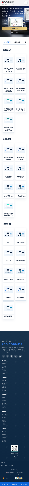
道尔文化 (4, 367)
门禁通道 (4, 384)
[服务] (18, 456)
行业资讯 (4, 418)
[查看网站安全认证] (18, 478)
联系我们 (4, 431)
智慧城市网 (4, 465)
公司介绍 (4, 364)
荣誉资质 (4, 370)
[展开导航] (26, 2)
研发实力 (4, 424)
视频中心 (4, 421)
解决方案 (4, 397)
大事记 (3, 373)
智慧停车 (4, 380)
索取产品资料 (14, 32)
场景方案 (4, 407)
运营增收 (4, 401)
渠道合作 (4, 434)
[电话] (11, 456)
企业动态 (4, 414)
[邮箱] (14, 456)
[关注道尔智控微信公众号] (7, 356)
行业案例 (4, 441)
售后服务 (4, 438)
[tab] (7, 42)
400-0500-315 (12, 344)
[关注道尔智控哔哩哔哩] (20, 356)
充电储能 (4, 387)
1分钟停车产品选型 (14, 28)
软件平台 (4, 390)
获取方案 (15, 484)
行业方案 (4, 404)
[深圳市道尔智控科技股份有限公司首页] (8, 2)
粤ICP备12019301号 (14, 475)
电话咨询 (5, 484)
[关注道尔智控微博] (16, 356)
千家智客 (10, 465)
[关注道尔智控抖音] (3, 356)
